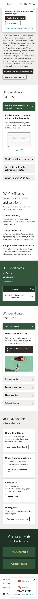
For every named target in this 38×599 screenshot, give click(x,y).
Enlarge (18, 150)
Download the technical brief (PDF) (18, 71)
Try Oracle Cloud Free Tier (14, 77)
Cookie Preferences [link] (8, 583)
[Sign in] (30, 4)
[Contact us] (34, 4)
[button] (4, 4)
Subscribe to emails (8, 587)
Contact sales (19, 563)
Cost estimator (8, 281)
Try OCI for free (19, 551)
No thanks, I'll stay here (13, 23)
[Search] (21, 4)
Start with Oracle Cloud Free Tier (18, 349)
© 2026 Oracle (7, 579)
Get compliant (12, 496)
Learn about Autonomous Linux (17, 470)
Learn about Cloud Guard (17, 447)
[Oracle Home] (9, 3)
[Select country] (25, 4)
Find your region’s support (17, 519)
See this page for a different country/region (19, 28)
